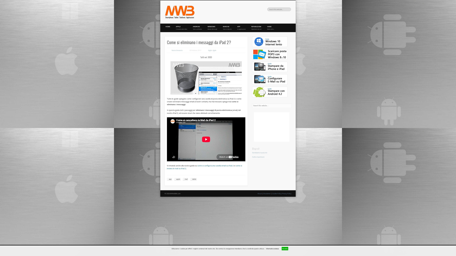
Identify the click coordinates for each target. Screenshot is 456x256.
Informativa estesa (272, 248)
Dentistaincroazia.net (259, 153)
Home (168, 26)
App (241, 27)
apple (178, 179)
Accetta (285, 248)
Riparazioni (256, 27)
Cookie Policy (277, 193)
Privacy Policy (286, 193)
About (259, 193)
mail (186, 179)
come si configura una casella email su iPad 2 (215, 165)
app (170, 179)
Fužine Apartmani (258, 157)
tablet (194, 179)
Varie (271, 27)
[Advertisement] (272, 127)
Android (197, 27)
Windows (212, 27)
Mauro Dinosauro (177, 50)
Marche (227, 27)
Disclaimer (267, 193)
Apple (181, 27)
